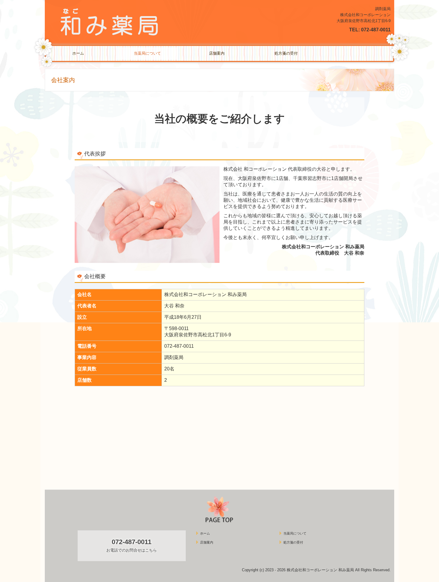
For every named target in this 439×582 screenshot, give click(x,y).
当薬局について (147, 53)
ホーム (78, 53)
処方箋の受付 (286, 53)
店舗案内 (217, 53)
